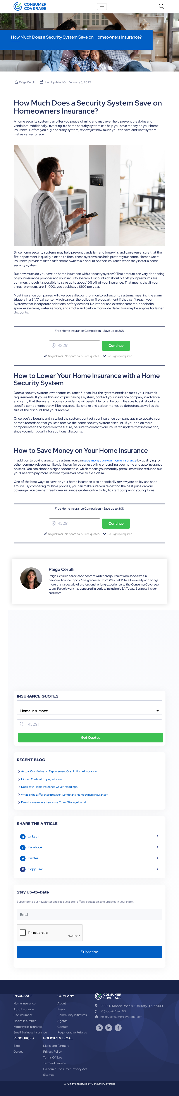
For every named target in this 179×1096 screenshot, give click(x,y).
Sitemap (48, 1075)
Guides (18, 1051)
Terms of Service (54, 1063)
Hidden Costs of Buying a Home (41, 779)
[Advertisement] (89, 658)
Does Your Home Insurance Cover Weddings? (50, 787)
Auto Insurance (24, 1009)
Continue (116, 345)
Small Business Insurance (30, 1032)
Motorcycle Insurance (28, 1027)
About (61, 1003)
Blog (17, 1046)
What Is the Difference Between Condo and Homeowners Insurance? (64, 794)
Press (61, 1009)
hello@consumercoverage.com (121, 1017)
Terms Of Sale (52, 1057)
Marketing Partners (56, 1046)
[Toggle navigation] (102, 6)
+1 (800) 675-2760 (113, 1011)
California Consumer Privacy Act (65, 1069)
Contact (62, 1027)
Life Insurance (23, 1015)
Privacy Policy (52, 1051)
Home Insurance (25, 1003)
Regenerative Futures (72, 1032)
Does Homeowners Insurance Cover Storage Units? (53, 802)
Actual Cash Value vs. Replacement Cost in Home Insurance (58, 771)
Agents (62, 1021)
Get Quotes (90, 737)
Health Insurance (25, 1021)
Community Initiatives (72, 1015)
